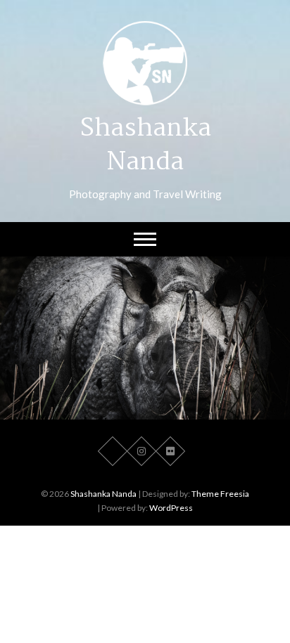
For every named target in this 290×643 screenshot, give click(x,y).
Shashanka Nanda (145, 146)
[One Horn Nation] (145, 338)
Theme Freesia (220, 493)
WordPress (171, 507)
